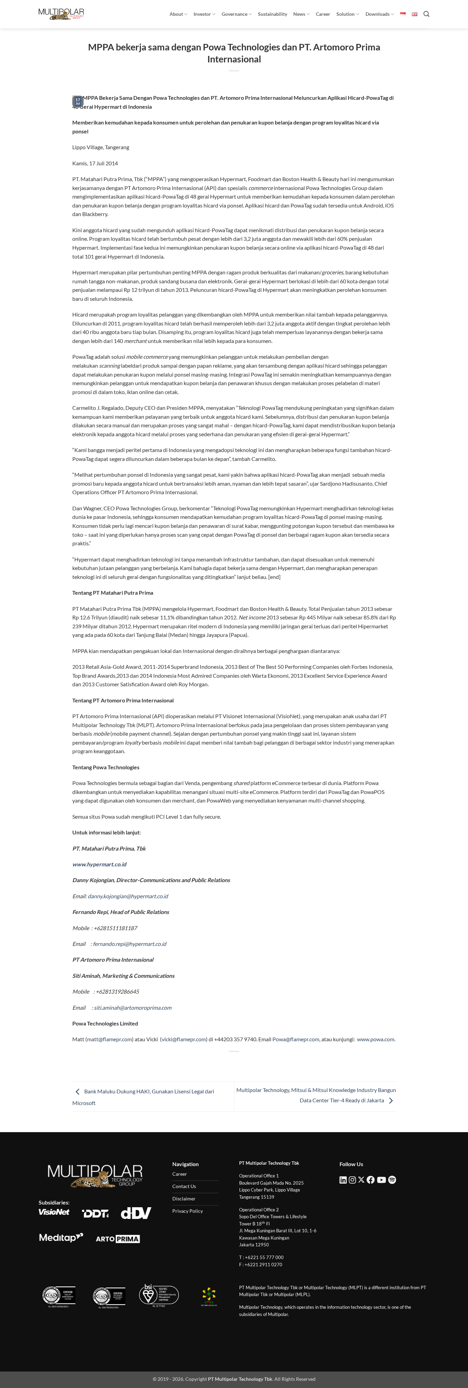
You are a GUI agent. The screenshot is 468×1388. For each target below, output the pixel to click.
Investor (202, 14)
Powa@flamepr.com (295, 1039)
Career (323, 14)
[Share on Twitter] (221, 1063)
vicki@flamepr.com (184, 1039)
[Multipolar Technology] (61, 14)
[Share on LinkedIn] (259, 1063)
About (176, 14)
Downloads (378, 14)
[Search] (426, 14)
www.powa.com (375, 1039)
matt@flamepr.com (109, 1039)
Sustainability (272, 14)
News (299, 14)
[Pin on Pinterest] (246, 1063)
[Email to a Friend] (234, 1063)
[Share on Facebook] (209, 1063)
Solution (345, 14)
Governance (234, 14)
